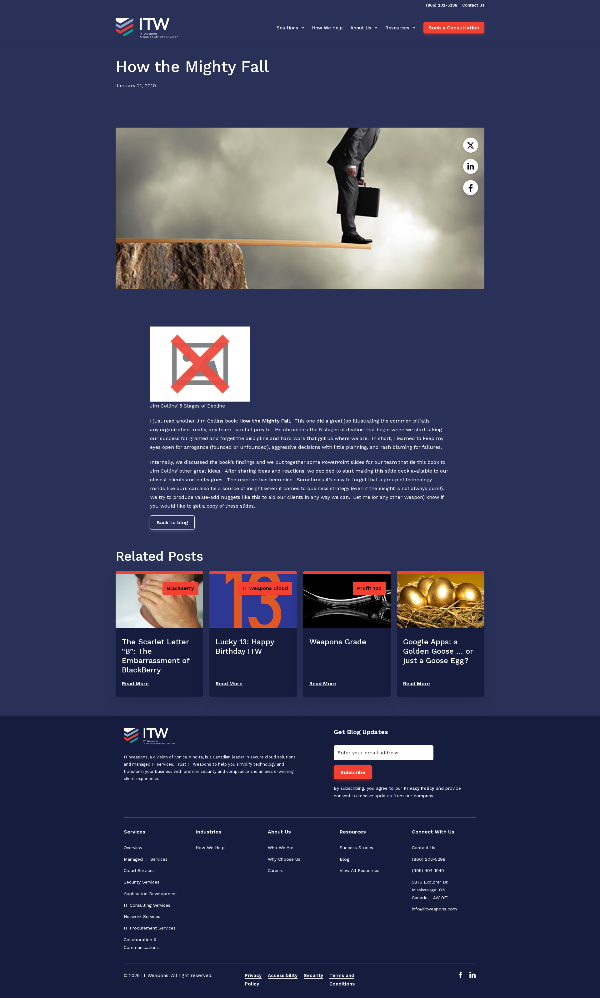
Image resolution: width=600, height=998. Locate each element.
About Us (360, 28)
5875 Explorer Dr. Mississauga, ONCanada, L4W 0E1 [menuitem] (431, 889)
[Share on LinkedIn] (470, 166)
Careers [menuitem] (275, 870)
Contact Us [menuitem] (423, 847)
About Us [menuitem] (279, 832)
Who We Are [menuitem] (280, 847)
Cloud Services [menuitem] (139, 870)
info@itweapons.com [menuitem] (434, 908)
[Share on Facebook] (470, 187)
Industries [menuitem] (208, 832)
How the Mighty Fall (264, 421)
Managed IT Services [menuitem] (146, 859)
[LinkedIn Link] (472, 979)
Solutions (287, 28)
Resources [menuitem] (353, 832)
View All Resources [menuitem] (359, 870)
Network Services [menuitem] (142, 916)
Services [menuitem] (134, 832)
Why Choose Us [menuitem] (284, 859)
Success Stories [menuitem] (356, 847)
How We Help (327, 28)
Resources (397, 28)
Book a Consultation (453, 28)
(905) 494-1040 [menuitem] (428, 870)
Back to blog (172, 522)
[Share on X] (470, 145)
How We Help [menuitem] (210, 847)
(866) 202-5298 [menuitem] (429, 859)
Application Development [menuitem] (150, 893)
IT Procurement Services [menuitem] (150, 927)
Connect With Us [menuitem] (433, 832)
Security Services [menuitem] (141, 881)
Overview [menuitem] (133, 847)
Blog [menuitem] (344, 859)
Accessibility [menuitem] (283, 975)
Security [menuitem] (313, 975)
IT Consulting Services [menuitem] (147, 905)
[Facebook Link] (460, 979)
